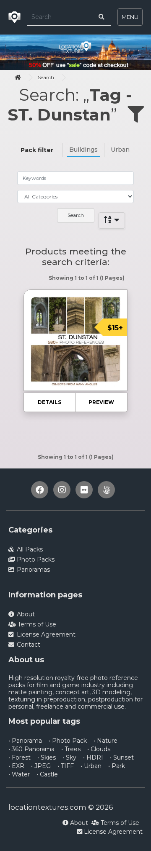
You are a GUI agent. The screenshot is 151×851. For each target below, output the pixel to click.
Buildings (83, 149)
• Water (19, 774)
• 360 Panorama (31, 749)
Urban (120, 149)
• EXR (16, 766)
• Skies (46, 757)
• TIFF (65, 766)
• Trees (71, 749)
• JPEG (41, 766)
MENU (130, 16)
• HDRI (93, 757)
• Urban (91, 766)
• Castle (47, 774)
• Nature (105, 740)
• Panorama (25, 740)
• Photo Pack (68, 740)
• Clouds (98, 749)
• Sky (69, 757)
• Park (116, 766)
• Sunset (122, 757)
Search (46, 77)
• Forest (19, 757)
